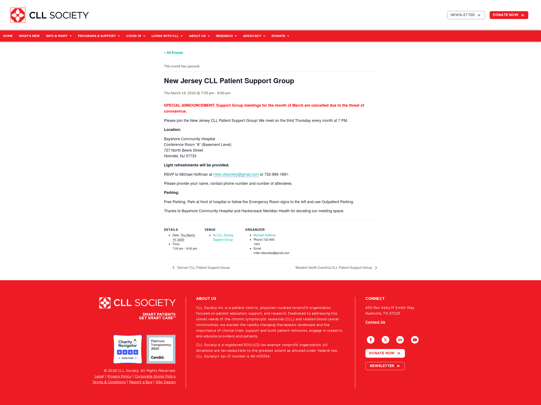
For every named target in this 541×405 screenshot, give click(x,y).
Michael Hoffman (265, 235)
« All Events (173, 52)
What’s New (29, 36)
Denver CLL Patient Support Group (203, 267)
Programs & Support (97, 36)
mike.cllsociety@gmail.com (236, 174)
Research (224, 36)
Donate (278, 36)
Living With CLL (165, 36)
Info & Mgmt (57, 36)
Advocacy (252, 36)
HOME (7, 36)
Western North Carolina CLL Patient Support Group (334, 267)
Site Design (166, 382)
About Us (197, 36)
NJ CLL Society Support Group (223, 237)
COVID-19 (133, 36)
